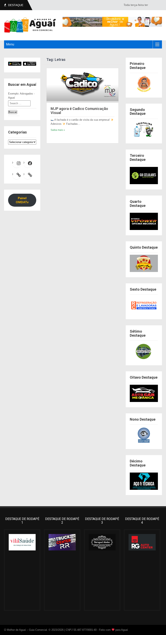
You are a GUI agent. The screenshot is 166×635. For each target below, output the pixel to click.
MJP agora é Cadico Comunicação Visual (79, 110)
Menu (10, 44)
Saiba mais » (58, 130)
